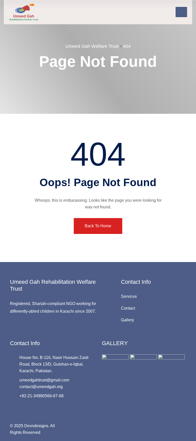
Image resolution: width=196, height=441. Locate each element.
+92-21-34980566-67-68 (41, 396)
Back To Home (98, 226)
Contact (128, 308)
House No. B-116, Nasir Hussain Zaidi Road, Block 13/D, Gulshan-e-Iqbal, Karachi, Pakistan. (54, 364)
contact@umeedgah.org (41, 387)
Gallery (127, 320)
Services (129, 296)
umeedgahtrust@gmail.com (44, 380)
